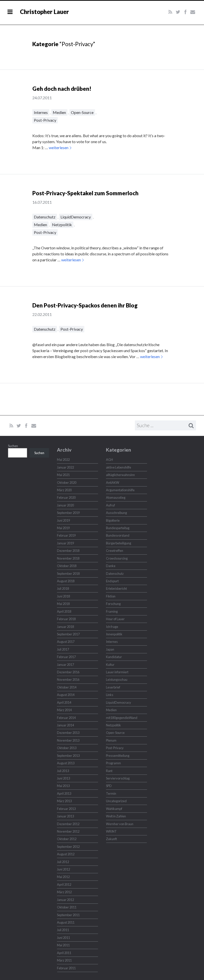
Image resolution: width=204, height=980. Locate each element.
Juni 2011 (63, 938)
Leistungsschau (116, 680)
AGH (109, 460)
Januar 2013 (65, 816)
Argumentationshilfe (120, 490)
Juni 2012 (63, 869)
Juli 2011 (63, 930)
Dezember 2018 (68, 551)
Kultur (110, 665)
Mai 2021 (63, 475)
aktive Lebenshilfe (118, 467)
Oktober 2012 (66, 839)
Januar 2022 (65, 467)
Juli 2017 (63, 649)
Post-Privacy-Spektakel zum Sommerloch (85, 193)
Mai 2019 (63, 528)
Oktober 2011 (66, 907)
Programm (113, 763)
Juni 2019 (63, 520)
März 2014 (64, 710)
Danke (110, 566)
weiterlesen (58, 147)
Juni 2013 (63, 778)
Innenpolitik (114, 634)
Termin (111, 793)
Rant (109, 771)
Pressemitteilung (117, 756)
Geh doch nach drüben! (61, 88)
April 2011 (64, 953)
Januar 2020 (65, 505)
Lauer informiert (117, 672)
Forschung (113, 604)
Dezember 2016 (68, 672)
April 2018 (64, 611)
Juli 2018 (63, 588)
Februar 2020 (66, 497)
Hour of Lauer (115, 619)
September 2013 (68, 756)
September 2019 (68, 513)
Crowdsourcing (117, 558)
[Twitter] (177, 12)
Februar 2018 (66, 619)
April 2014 (64, 702)
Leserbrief (113, 687)
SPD (109, 786)
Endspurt (112, 581)
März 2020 (64, 490)
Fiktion (110, 596)
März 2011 (64, 960)
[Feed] (170, 12)
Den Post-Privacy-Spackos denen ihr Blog (85, 305)
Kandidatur (114, 657)
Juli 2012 (63, 862)
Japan (110, 649)
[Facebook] (185, 12)
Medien (59, 112)
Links (109, 695)
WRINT (111, 831)
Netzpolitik (62, 224)
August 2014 (65, 695)
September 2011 (68, 915)
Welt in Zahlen (116, 816)
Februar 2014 (66, 718)
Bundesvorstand (117, 535)
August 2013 (65, 763)
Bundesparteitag (117, 528)
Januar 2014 (65, 725)
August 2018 (65, 581)
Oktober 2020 (66, 483)
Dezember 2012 (68, 824)
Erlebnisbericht (116, 588)
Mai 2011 (63, 945)
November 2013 (68, 740)
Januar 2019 (65, 543)
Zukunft (111, 839)
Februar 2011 (66, 968)
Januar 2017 (65, 665)
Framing (112, 611)
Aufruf (110, 505)
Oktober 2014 (66, 687)
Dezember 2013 (68, 733)
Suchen (13, 446)
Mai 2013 (63, 786)
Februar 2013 (66, 809)
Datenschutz (44, 216)
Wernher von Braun (119, 824)
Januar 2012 (65, 900)
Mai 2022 (63, 460)
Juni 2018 (63, 596)
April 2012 (64, 884)
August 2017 (65, 642)
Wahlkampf (114, 809)
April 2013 (64, 793)
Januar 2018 (65, 627)
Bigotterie (113, 520)
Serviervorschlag (118, 778)
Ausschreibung (116, 513)
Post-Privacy (45, 120)
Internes (41, 112)
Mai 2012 (63, 877)
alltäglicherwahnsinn (120, 475)
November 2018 (68, 558)
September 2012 (68, 847)
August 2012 (65, 854)
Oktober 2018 (66, 566)
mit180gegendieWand (121, 718)
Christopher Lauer (44, 11)
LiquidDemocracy (75, 216)
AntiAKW (112, 483)
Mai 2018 (63, 604)
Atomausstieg (115, 497)
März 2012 (64, 892)
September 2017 (68, 634)
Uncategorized (116, 801)
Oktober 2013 (66, 748)
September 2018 (68, 574)
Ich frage (112, 627)
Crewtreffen (114, 551)
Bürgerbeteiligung (118, 543)
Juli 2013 (63, 771)
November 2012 (68, 831)
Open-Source (82, 112)
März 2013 (64, 801)
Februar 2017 (66, 657)
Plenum (111, 740)
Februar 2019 (66, 535)
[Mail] (192, 12)
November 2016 (68, 680)
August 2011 (65, 922)
